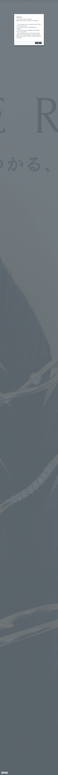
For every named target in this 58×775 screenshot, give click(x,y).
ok (38, 42)
